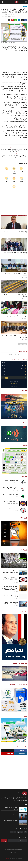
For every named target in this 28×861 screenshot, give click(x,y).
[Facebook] (25, 832)
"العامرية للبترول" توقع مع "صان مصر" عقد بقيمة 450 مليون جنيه (10, 571)
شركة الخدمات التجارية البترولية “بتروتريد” (10, 495)
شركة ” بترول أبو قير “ (13, 509)
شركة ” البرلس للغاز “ (13, 814)
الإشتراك (4, 841)
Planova (7, 858)
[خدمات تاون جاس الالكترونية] (14, 700)
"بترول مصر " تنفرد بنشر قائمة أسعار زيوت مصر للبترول (11, 502)
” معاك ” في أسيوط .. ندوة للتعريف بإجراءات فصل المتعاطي (16, 274)
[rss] (11, 832)
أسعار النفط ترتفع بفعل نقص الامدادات (11, 596)
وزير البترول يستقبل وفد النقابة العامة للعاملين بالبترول (14, 156)
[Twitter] (21, 832)
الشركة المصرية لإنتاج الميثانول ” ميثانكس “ (11, 808)
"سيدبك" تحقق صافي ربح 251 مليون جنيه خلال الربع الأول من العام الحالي (10, 579)
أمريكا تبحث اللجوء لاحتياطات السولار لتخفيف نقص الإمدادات (11, 603)
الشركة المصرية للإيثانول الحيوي (11, 820)
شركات (25, 6)
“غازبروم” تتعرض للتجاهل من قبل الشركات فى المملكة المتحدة (15, 295)
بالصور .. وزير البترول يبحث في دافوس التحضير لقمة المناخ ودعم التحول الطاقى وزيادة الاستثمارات (10, 588)
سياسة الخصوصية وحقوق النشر (14, 852)
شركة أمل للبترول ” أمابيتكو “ (11, 480)
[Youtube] (14, 832)
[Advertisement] (14, 61)
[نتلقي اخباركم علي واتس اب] (14, 434)
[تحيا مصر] (14, 637)
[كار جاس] (14, 730)
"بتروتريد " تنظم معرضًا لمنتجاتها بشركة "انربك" (16, 316)
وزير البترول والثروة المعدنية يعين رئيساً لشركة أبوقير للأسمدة (15, 232)
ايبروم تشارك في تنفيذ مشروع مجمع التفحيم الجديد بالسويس (15, 253)
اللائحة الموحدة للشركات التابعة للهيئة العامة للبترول (10, 488)
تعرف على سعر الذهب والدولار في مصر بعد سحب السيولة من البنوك (14, 150)
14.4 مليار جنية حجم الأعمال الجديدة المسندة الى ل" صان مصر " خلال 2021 (14, 336)
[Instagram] (18, 832)
